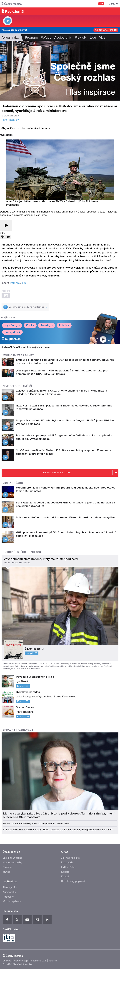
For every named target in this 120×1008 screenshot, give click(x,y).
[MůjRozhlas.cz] (6, 135)
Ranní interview (10, 119)
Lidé (93, 37)
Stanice (7, 867)
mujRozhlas (8, 317)
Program (31, 37)
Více (104, 37)
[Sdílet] (8, 237)
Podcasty (8, 896)
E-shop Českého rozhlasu (22, 552)
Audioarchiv (63, 37)
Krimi (29, 325)
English (53, 960)
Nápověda (67, 862)
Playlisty (81, 37)
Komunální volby (12, 862)
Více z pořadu (13, 483)
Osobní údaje (21, 960)
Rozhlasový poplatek (73, 881)
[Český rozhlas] (12, 3)
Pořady (46, 37)
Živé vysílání (11, 332)
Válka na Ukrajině (12, 857)
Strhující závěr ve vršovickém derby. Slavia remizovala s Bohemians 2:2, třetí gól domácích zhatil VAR (57, 829)
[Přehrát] (6, 225)
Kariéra (65, 871)
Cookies (7, 960)
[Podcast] (3, 237)
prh (24, 282)
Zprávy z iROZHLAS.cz (18, 729)
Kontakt (65, 876)
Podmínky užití (38, 960)
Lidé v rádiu (68, 867)
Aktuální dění (11, 37)
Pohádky (45, 325)
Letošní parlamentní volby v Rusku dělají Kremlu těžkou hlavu (36, 823)
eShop (6, 871)
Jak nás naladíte (70, 857)
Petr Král (15, 282)
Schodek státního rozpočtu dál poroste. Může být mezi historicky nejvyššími (66, 517)
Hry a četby (11, 325)
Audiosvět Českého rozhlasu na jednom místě (26, 347)
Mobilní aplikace (12, 901)
